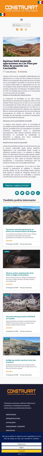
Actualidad (11, 422)
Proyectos (10, 430)
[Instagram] (25, 29)
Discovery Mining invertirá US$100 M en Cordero (20, 317)
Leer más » (9, 240)
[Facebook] (17, 29)
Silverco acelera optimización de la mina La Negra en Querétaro (20, 274)
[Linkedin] (21, 29)
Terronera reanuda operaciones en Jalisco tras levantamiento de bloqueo (21, 230)
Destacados (11, 414)
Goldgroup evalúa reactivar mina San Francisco (21, 361)
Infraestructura (13, 418)
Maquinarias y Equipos (15, 426)
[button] (21, 19)
